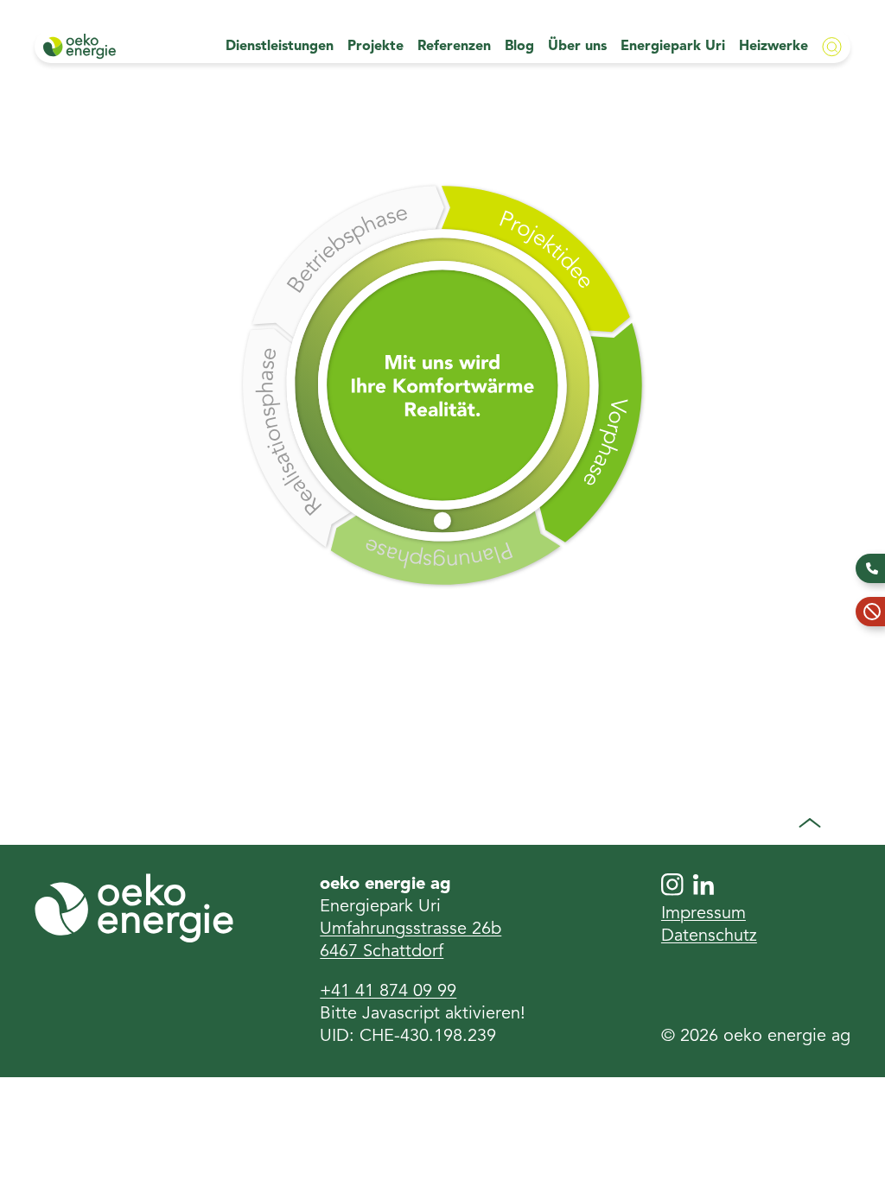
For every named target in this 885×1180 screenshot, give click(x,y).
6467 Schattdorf (381, 952)
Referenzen (454, 47)
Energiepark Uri (673, 47)
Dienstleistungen (280, 47)
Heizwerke (773, 47)
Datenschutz (709, 936)
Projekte (375, 47)
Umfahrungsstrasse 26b (410, 929)
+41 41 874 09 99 (388, 991)
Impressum (703, 914)
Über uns (577, 47)
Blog (519, 47)
